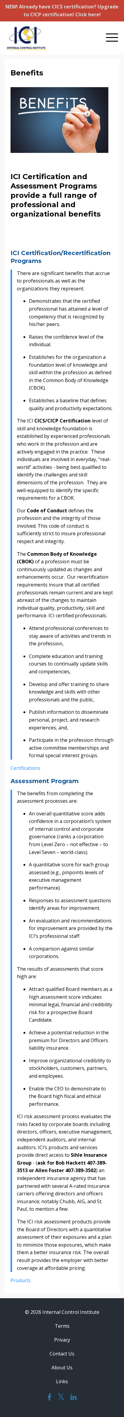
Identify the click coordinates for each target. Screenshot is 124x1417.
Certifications (25, 768)
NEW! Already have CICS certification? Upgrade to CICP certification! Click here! (62, 10)
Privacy (62, 1339)
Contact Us (62, 1353)
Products (21, 1280)
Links (62, 1381)
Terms (62, 1326)
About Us (62, 1367)
